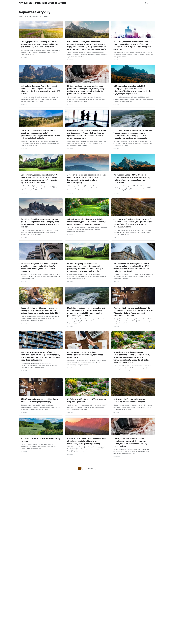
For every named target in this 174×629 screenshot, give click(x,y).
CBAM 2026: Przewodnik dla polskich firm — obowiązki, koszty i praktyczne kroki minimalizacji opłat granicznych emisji (86, 441)
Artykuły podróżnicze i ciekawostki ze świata (42, 3)
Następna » (91, 468)
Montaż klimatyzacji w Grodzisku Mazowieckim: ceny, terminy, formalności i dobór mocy (85, 354)
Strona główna (150, 3)
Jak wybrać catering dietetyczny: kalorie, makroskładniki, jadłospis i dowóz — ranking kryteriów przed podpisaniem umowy (86, 221)
